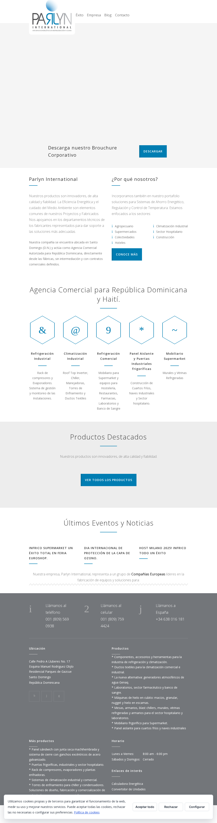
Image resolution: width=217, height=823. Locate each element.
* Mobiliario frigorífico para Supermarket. (140, 723)
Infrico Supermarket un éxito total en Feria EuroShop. (51, 553)
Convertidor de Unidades (129, 789)
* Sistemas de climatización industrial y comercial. (63, 780)
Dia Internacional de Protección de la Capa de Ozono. (107, 553)
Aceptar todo (144, 807)
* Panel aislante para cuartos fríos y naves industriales (149, 728)
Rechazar (171, 807)
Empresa (94, 15)
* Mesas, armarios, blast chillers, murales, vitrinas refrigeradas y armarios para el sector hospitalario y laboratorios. (147, 713)
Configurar (197, 807)
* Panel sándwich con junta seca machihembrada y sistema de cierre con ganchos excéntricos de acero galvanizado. (64, 754)
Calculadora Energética (127, 784)
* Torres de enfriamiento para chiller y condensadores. (66, 785)
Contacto (122, 15)
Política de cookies (87, 812)
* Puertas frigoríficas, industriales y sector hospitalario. (66, 765)
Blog (108, 15)
